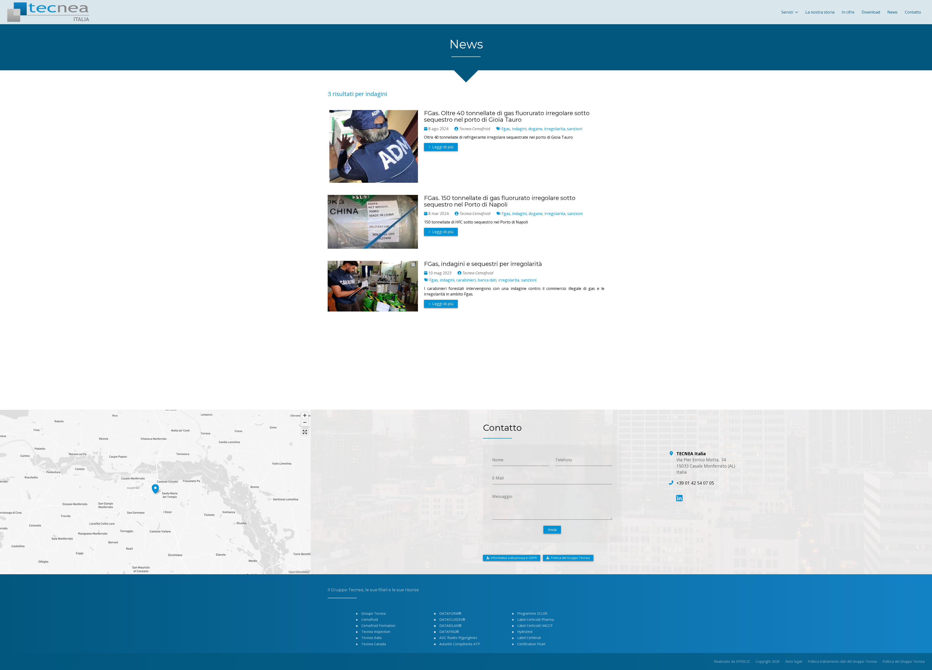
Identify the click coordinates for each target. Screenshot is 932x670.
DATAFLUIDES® (452, 619)
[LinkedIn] (679, 498)
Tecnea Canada (373, 644)
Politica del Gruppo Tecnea (903, 661)
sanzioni (574, 128)
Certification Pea (530, 644)
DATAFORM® (450, 613)
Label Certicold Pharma (535, 619)
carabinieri (466, 280)
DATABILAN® (450, 625)
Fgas (505, 128)
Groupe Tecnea (373, 613)
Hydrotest (525, 631)
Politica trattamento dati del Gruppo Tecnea (842, 661)
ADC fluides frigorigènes (458, 637)
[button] (155, 488)
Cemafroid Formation (378, 625)
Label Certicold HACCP (535, 625)
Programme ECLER (532, 613)
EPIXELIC (743, 661)
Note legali (793, 661)
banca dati (487, 280)
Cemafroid (369, 619)
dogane (535, 128)
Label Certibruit (529, 637)
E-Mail (498, 478)
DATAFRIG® (449, 631)
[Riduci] (304, 422)
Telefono (563, 459)
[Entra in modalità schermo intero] (304, 432)
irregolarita (554, 128)
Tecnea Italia (371, 637)
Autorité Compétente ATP (459, 644)
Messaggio (502, 496)
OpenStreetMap (299, 572)
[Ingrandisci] (304, 415)
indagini (519, 128)
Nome (497, 459)
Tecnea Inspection (375, 631)
